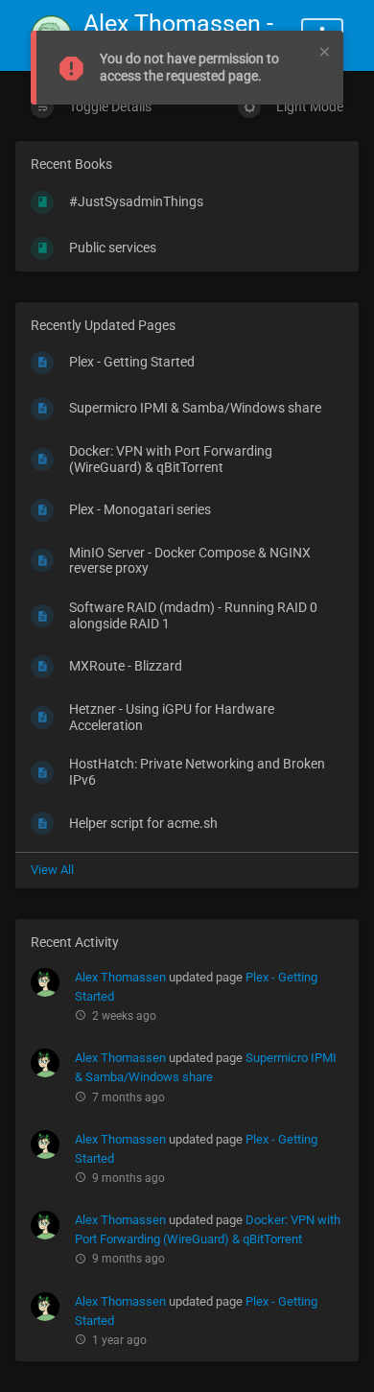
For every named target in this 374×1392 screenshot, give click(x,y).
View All (52, 869)
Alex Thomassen (120, 977)
